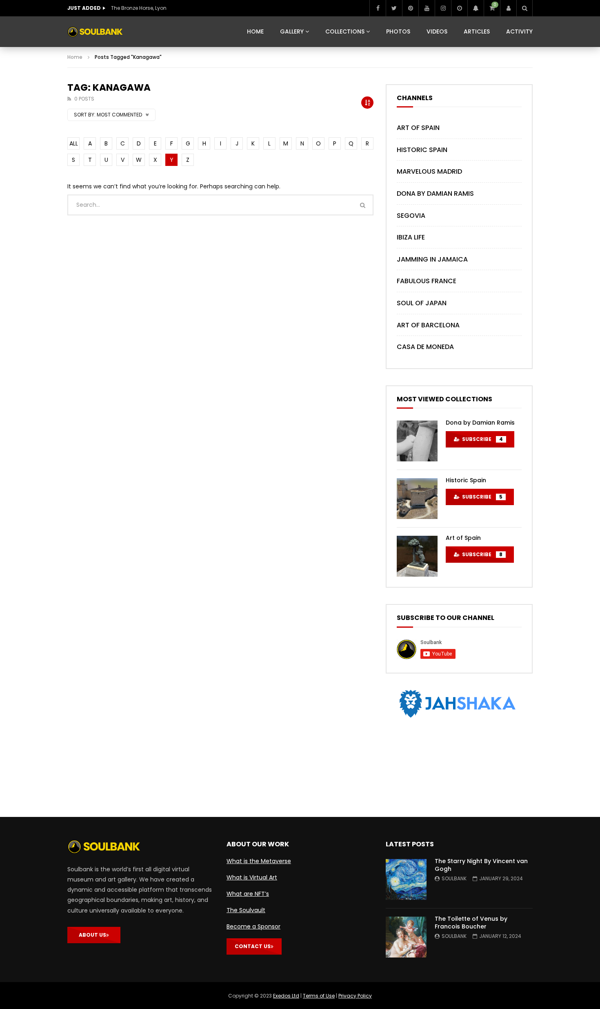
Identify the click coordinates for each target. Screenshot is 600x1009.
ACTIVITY (519, 31)
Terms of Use (319, 995)
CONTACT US (253, 946)
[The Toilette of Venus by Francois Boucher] (406, 937)
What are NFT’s (248, 894)
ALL (73, 143)
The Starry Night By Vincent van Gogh (481, 865)
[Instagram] (443, 8)
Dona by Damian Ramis (435, 193)
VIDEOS (437, 31)
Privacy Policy (355, 995)
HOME (255, 31)
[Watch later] (459, 8)
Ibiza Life (411, 237)
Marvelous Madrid (429, 171)
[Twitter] (394, 8)
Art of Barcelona (428, 325)
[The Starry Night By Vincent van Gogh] (406, 879)
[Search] (524, 8)
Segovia (411, 215)
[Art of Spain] (417, 556)
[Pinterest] (410, 8)
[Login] (508, 8)
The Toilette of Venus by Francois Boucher (471, 923)
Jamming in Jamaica (432, 259)
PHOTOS (398, 31)
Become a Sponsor (253, 926)
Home (74, 57)
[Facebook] (377, 8)
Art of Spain (418, 127)
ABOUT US (92, 934)
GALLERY (292, 31)
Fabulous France (426, 281)
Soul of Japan (422, 303)
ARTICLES (477, 31)
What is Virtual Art (252, 877)
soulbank (454, 878)
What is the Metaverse (259, 861)
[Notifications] (475, 8)
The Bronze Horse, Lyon (139, 7)
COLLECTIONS (344, 31)
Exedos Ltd (286, 995)
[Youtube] (426, 8)
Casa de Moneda (425, 346)
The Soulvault (246, 910)
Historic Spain (422, 149)
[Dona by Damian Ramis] (417, 441)
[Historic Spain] (417, 498)
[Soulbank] (95, 32)
